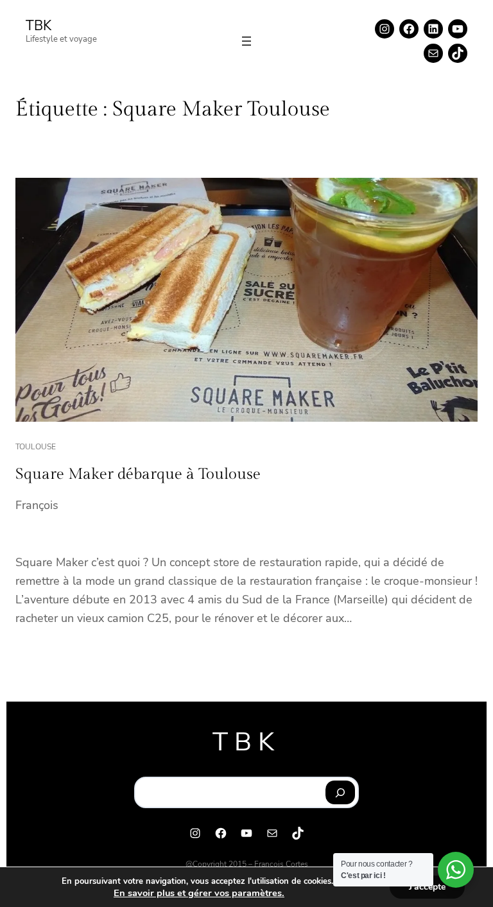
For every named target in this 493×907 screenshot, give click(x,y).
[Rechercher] (340, 793)
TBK (38, 26)
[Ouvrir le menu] (246, 41)
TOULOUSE (35, 447)
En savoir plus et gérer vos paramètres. (199, 893)
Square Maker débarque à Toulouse (138, 474)
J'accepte (427, 887)
